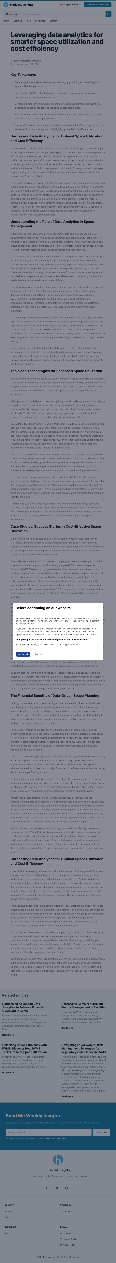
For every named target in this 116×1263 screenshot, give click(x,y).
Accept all (23, 654)
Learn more (52, 634)
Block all (38, 654)
